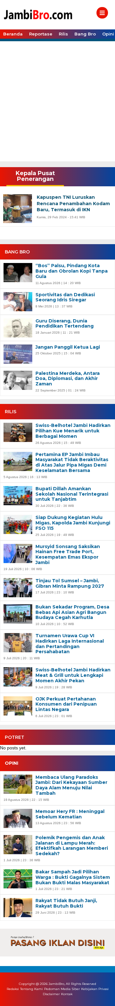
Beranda (13, 33)
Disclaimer (51, 994)
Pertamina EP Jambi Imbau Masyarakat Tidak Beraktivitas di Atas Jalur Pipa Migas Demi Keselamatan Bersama (71, 462)
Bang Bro (85, 33)
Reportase (40, 33)
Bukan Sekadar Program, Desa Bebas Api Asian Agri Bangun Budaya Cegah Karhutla (72, 612)
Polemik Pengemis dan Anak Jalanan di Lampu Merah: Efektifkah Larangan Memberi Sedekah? (71, 845)
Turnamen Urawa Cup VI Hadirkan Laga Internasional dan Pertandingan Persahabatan (69, 643)
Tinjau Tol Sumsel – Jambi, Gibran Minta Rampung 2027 (69, 583)
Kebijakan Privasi (95, 989)
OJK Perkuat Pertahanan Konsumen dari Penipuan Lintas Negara (66, 704)
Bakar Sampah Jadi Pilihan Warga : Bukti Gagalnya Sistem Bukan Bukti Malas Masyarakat (72, 877)
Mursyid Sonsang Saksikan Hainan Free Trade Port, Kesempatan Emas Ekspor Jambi (67, 554)
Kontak (67, 994)
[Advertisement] (57, 100)
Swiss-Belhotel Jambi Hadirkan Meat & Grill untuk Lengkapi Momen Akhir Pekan (73, 675)
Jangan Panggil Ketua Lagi (67, 347)
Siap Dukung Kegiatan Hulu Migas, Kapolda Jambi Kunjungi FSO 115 (72, 523)
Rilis (63, 33)
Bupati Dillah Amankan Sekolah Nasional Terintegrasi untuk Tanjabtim (71, 494)
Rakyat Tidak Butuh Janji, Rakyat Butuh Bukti (66, 903)
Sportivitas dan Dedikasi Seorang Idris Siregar (65, 297)
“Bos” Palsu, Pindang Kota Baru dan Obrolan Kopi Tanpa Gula (71, 271)
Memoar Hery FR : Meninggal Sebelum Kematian (69, 814)
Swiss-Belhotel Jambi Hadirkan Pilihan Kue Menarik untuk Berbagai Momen (73, 431)
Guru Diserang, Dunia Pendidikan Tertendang (64, 323)
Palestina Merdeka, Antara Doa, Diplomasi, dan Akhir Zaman (67, 379)
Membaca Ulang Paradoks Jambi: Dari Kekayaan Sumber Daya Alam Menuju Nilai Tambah (71, 785)
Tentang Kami (31, 989)
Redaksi (13, 989)
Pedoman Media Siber (62, 989)
